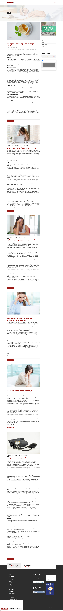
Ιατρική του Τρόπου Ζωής (38, 2)
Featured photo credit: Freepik (10, 424)
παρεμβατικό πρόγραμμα (14, 504)
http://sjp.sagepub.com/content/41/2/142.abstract (23, 205)
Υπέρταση (25, 455)
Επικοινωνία (45, 2)
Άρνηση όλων (12, 608)
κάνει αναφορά (25, 498)
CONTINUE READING (10, 121)
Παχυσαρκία (43, 48)
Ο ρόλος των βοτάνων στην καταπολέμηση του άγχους (21, 44)
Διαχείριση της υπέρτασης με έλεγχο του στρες (21, 458)
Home (8, 9)
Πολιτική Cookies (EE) (11, 585)
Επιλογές (18, 608)
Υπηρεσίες (32, 2)
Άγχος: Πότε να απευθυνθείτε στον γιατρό (19, 391)
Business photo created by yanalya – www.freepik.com (15, 207)
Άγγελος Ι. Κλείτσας (18, 41)
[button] (48, 56)
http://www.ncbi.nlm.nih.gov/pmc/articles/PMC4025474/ (24, 201)
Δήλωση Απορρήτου (10, 582)
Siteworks (54, 607)
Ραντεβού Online (27, 2)
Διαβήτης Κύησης (44, 44)
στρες (30, 164)
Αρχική (17, 2)
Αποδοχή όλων (4, 608)
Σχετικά (20, 2)
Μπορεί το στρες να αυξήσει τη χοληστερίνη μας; (21, 148)
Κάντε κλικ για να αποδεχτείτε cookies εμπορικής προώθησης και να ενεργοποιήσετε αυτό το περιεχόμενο (48, 65)
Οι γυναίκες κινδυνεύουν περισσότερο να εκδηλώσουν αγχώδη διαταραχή (19, 319)
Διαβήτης (42, 42)
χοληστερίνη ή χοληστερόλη (11, 150)
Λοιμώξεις (43, 46)
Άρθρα (23, 2)
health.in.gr (10, 355)
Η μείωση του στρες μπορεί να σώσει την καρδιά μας (23, 240)
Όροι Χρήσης (11, 579)
